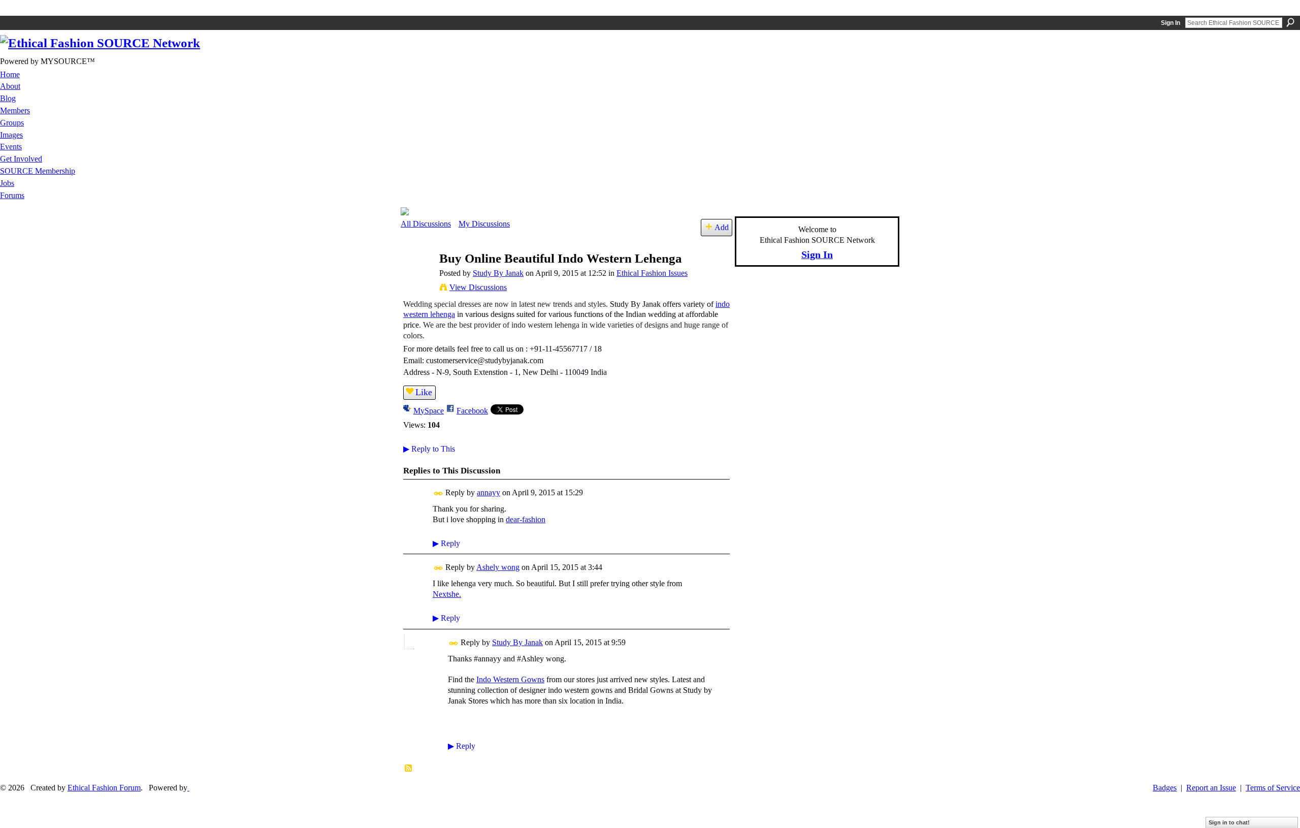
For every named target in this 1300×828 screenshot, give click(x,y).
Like (423, 392)
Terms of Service (1273, 787)
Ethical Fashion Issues (652, 273)
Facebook (472, 410)
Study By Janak (498, 273)
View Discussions (478, 287)
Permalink (438, 493)
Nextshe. (447, 594)
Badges (1165, 787)
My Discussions (484, 223)
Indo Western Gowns (510, 679)
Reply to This (429, 448)
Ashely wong (497, 567)
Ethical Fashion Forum (104, 787)
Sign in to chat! (1229, 822)
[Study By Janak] (417, 278)
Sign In (1170, 22)
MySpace (428, 410)
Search (1290, 22)
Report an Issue (1211, 787)
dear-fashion (525, 519)
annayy (488, 492)
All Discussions (426, 223)
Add (721, 227)
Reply (446, 543)
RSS (408, 768)
